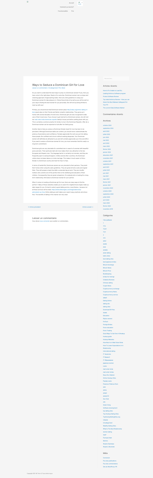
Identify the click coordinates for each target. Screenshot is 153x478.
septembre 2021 (108, 164)
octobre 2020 (107, 191)
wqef (104, 435)
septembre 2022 (108, 128)
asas (104, 247)
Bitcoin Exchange (108, 265)
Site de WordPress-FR (110, 467)
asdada (105, 250)
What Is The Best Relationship (112, 429)
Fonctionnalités (63, 11)
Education (106, 315)
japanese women (108, 363)
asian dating (107, 253)
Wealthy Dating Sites (109, 426)
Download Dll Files (109, 309)
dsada (105, 312)
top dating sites (108, 411)
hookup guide (107, 336)
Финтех (105, 441)
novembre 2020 (108, 188)
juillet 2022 (106, 134)
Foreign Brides (107, 324)
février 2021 (107, 182)
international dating (109, 351)
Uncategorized (53, 88)
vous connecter (45, 221)
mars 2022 (106, 146)
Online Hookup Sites (109, 378)
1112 (104, 226)
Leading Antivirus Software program (114, 93)
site (104, 402)
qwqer (105, 393)
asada (105, 244)
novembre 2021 (108, 158)
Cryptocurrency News (110, 292)
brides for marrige (108, 277)
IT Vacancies (107, 354)
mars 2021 (106, 179)
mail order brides (108, 372)
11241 (105, 229)
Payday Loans (107, 381)
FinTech (105, 321)
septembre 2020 (108, 194)
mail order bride (108, 369)
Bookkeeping (107, 274)
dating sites (106, 306)
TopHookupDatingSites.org (111, 417)
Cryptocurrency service (110, 295)
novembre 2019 (108, 209)
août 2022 (106, 131)
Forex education (108, 327)
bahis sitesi (106, 256)
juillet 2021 (106, 170)
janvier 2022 (107, 152)
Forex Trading (107, 330)
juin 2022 (106, 137)
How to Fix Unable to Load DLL (112, 90)
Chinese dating (108, 283)
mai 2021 (106, 176)
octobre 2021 (107, 161)
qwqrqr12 (106, 396)
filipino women (107, 318)
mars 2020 (106, 203)
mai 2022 (106, 140)
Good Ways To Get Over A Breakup (114, 333)
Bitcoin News (107, 268)
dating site (106, 303)
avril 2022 (106, 143)
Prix (72, 11)
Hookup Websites (108, 339)
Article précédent (34, 207)
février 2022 (107, 149)
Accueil (71, 3)
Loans (105, 366)
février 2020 (107, 206)
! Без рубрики (107, 220)
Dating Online (107, 300)
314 (104, 238)
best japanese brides (109, 262)
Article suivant (88, 207)
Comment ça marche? (67, 7)
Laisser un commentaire (39, 88)
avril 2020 (106, 200)
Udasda (105, 420)
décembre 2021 (108, 155)
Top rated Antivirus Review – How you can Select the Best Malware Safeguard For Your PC (116, 102)
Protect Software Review (111, 96)
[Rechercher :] (116, 78)
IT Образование (108, 360)
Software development (110, 408)
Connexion (106, 458)
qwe (104, 387)
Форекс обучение (109, 447)
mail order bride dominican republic (46, 119)
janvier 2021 (107, 185)
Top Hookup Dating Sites (111, 414)
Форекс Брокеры (108, 444)
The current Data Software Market (113, 108)
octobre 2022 (107, 125)
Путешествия (107, 438)
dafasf (105, 298)
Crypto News (107, 286)
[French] (79, 3)
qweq (105, 390)
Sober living (107, 405)
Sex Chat (106, 399)
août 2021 (106, 167)
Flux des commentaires (110, 464)
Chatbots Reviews (108, 280)
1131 (104, 232)
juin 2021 (106, 173)
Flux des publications (109, 461)
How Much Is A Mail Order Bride (113, 342)
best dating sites (108, 259)
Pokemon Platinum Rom (110, 384)
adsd (104, 241)
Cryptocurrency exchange (111, 289)
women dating (107, 432)
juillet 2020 (106, 197)
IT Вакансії (106, 357)
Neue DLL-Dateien (109, 375)
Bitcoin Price (107, 271)
